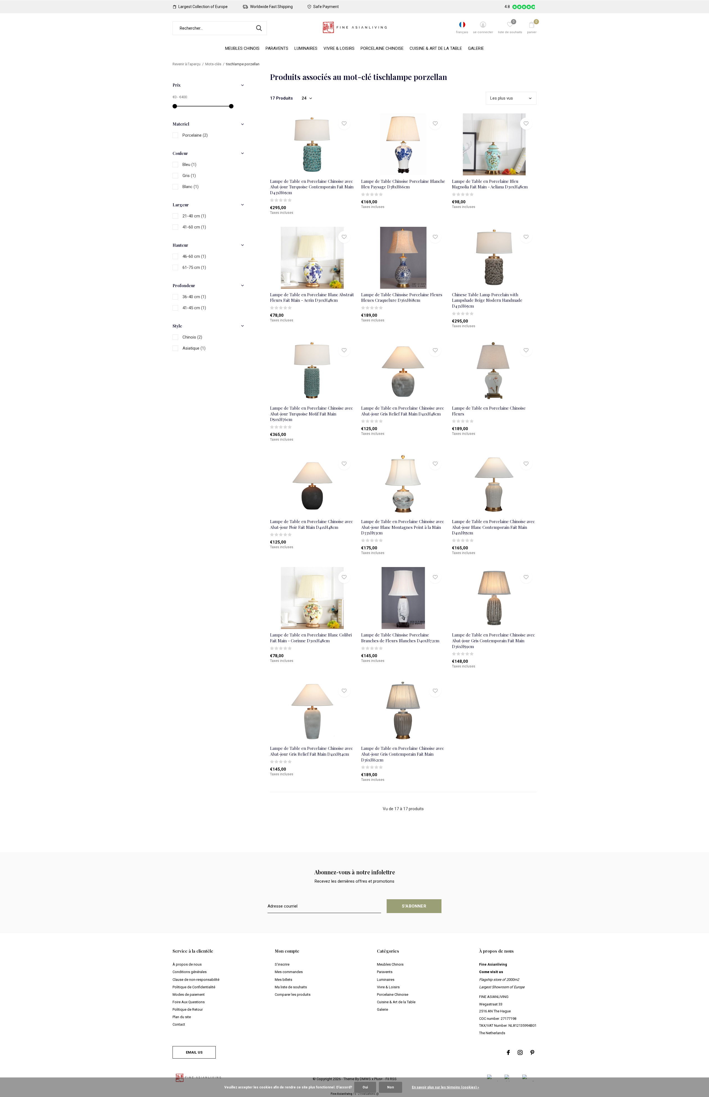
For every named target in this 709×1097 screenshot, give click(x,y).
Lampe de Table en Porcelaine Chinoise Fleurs (489, 411)
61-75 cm (194, 267)
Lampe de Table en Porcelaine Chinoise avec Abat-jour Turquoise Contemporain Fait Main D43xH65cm (311, 187)
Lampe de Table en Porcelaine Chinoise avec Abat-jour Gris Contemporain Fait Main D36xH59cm (493, 640)
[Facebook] (508, 1052)
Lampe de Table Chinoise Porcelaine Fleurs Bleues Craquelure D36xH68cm (401, 297)
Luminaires (305, 48)
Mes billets (283, 980)
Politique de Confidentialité (194, 987)
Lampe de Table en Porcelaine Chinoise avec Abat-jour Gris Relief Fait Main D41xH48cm (402, 411)
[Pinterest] (532, 1052)
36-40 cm (194, 296)
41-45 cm (194, 307)
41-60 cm (194, 227)
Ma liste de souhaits (291, 987)
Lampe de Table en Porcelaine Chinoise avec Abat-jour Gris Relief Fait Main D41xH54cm (311, 751)
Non (390, 1087)
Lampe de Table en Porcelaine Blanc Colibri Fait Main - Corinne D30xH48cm (311, 637)
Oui (365, 1087)
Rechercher (259, 28)
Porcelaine (195, 135)
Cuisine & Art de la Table (436, 48)
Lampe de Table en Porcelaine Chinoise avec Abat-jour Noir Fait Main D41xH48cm (311, 524)
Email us (194, 1052)
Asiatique (194, 348)
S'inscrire (282, 964)
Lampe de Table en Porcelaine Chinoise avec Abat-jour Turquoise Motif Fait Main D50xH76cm (311, 413)
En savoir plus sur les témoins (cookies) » (445, 1087)
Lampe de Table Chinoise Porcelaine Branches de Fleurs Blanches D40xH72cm (400, 637)
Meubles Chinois (242, 48)
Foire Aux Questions (189, 1002)
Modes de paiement (189, 994)
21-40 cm (194, 216)
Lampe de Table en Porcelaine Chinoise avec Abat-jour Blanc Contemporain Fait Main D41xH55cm (493, 527)
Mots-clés (213, 64)
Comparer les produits (292, 994)
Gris (189, 175)
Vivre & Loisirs (338, 48)
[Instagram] (520, 1052)
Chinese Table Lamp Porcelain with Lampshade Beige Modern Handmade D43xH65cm (487, 300)
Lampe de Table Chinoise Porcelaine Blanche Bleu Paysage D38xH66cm (403, 184)
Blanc (191, 186)
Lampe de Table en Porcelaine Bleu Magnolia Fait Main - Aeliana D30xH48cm (490, 184)
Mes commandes (289, 972)
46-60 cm (194, 256)
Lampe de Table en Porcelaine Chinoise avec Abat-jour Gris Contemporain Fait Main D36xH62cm (402, 754)
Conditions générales (190, 972)
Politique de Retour (188, 1009)
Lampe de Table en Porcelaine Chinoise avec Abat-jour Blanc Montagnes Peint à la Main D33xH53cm (402, 527)
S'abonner (414, 906)
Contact (179, 1024)
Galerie (476, 48)
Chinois (192, 337)
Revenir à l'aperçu (187, 64)
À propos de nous (187, 964)
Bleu (189, 164)
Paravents (277, 48)
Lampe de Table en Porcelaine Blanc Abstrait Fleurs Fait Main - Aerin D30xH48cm (312, 297)
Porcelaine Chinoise (382, 48)
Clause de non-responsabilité (196, 980)
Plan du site (182, 1017)
